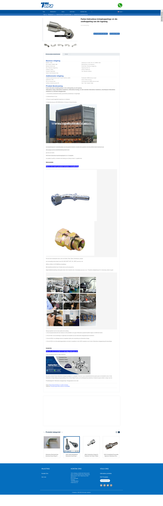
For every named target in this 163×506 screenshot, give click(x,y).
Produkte (53, 11)
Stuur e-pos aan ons (101, 33)
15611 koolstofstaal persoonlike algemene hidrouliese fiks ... (111, 455)
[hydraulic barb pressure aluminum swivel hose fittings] (52, 444)
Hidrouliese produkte (106, 473)
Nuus (63, 11)
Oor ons (72, 11)
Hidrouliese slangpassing (64, 14)
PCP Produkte (104, 477)
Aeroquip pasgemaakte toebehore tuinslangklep (60, 386)
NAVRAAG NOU (105, 480)
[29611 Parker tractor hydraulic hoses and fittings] (91, 444)
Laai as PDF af (115, 33)
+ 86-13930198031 (75, 481)
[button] (77, 45)
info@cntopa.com (74, 482)
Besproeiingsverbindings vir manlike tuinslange (58, 384)
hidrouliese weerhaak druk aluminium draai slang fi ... (52, 455)
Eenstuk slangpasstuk (81, 14)
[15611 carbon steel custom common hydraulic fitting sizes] (111, 444)
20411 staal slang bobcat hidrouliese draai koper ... (72, 455)
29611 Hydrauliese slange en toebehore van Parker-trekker (91, 455)
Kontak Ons (83, 11)
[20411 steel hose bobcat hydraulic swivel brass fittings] (71, 444)
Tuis (44, 11)
